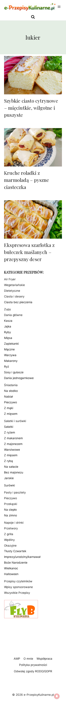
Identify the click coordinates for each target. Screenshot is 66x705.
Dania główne (13, 315)
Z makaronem (13, 438)
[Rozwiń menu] (59, 6)
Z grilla (8, 534)
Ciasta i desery (14, 296)
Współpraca (44, 658)
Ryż (6, 366)
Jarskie (9, 478)
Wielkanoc (11, 568)
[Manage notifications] (57, 696)
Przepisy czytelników (18, 581)
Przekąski (10, 504)
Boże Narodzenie (15, 562)
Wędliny (9, 540)
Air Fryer (10, 279)
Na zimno (10, 515)
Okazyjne (10, 545)
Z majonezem (13, 444)
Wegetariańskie (14, 285)
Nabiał (8, 396)
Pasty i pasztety (15, 492)
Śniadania (11, 385)
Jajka (7, 326)
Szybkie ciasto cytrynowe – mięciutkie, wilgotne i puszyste (31, 108)
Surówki (9, 485)
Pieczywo (10, 402)
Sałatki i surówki (15, 421)
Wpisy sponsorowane (18, 587)
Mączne (9, 349)
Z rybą (8, 461)
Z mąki (8, 408)
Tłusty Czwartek (15, 551)
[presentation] (33, 75)
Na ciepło (10, 509)
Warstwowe (12, 449)
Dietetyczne (12, 290)
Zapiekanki (11, 343)
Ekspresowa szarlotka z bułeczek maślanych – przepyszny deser (29, 252)
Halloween (11, 574)
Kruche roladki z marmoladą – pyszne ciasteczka (26, 180)
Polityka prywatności (33, 665)
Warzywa (10, 355)
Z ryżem (9, 432)
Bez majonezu (13, 472)
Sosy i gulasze (14, 372)
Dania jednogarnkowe (19, 378)
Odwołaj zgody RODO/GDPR (33, 671)
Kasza (8, 320)
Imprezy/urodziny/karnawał (22, 557)
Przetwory (11, 528)
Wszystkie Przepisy (17, 592)
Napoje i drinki (14, 522)
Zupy (7, 309)
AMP (17, 658)
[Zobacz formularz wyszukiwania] (32, 16)
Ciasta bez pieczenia (18, 302)
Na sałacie (11, 466)
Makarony (10, 361)
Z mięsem (10, 413)
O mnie (28, 658)
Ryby (7, 332)
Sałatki (8, 426)
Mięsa (8, 338)
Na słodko (11, 391)
